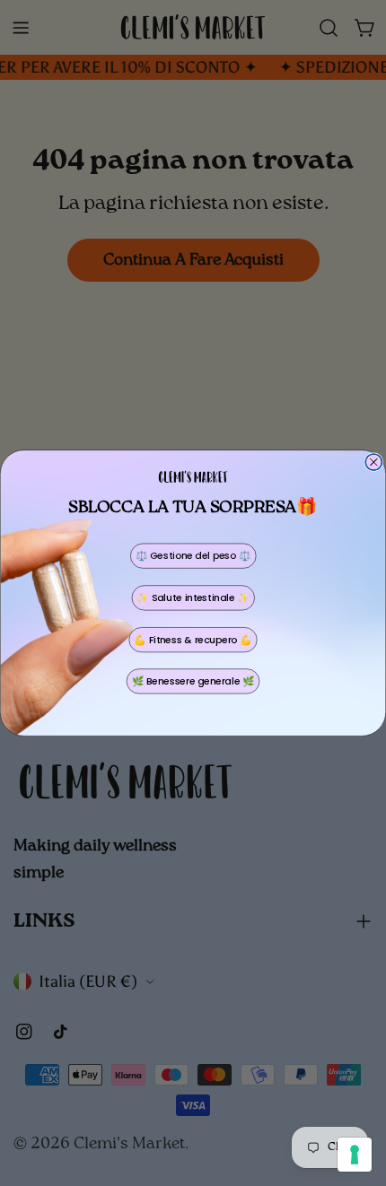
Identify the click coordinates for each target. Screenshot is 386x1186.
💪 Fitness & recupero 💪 (192, 640)
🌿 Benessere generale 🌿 (193, 681)
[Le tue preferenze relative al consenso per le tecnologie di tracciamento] (355, 1155)
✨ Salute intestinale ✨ (192, 598)
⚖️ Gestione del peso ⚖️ (193, 555)
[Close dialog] (373, 462)
